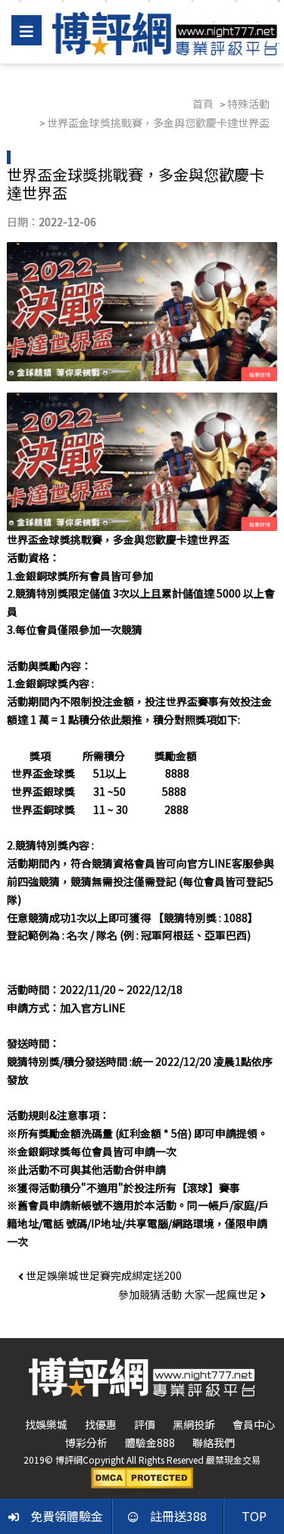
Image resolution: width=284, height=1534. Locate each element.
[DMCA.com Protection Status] (142, 1476)
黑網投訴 (194, 1424)
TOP (254, 1516)
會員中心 (254, 1424)
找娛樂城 (46, 1424)
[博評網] (164, 31)
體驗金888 (150, 1442)
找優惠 (101, 1424)
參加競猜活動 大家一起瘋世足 (189, 1294)
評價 (144, 1424)
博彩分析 (86, 1442)
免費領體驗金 (66, 1516)
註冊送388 (178, 1516)
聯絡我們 (213, 1442)
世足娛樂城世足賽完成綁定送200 (102, 1275)
